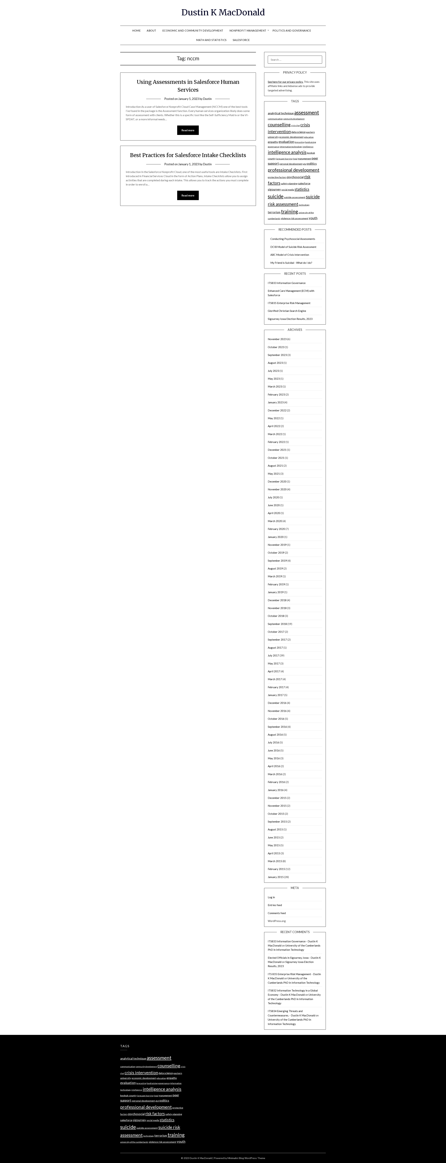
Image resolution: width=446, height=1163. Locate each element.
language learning (284, 159)
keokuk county (128, 1095)
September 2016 (277, 726)
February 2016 (276, 782)
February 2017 (276, 687)
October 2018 (276, 615)
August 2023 (275, 362)
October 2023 (276, 347)
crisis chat (295, 125)
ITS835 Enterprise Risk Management (289, 303)
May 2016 (274, 758)
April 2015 (274, 853)
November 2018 (277, 608)
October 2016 (276, 718)
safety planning (289, 183)
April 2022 (274, 426)
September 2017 (277, 639)
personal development (290, 163)
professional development (293, 170)
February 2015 (276, 869)
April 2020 (274, 513)
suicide (275, 196)
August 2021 (275, 465)
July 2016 (273, 742)
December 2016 (277, 702)
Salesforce (241, 39)
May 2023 (274, 378)
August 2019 (275, 568)
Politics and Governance (291, 30)
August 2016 (275, 734)
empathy (273, 141)
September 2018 (277, 623)
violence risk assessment (294, 218)
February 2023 (276, 394)
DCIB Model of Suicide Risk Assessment (293, 246)
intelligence (308, 147)
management (304, 158)
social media (287, 189)
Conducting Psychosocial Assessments (292, 238)
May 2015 (274, 845)
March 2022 (275, 434)
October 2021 (276, 457)
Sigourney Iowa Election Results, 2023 (290, 318)
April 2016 (274, 766)
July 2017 (273, 655)
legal (295, 159)
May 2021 (274, 473)
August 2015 (275, 829)
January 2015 (276, 877)
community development (294, 119)
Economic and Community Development (192, 30)
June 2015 (274, 837)
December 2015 (277, 797)
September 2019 (277, 560)
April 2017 (274, 671)
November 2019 (277, 544)
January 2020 (276, 536)
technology (304, 205)
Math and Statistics (211, 39)
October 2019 (276, 552)
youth (313, 218)
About (151, 30)
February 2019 (276, 584)
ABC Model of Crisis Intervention (289, 254)
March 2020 (275, 521)
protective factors (277, 177)
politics (312, 163)
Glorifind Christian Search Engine (287, 310)
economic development (291, 137)
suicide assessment (294, 197)
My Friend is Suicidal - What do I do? (291, 262)
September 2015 (277, 821)
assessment (306, 112)
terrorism (274, 212)
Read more (188, 130)
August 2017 (275, 647)
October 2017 (276, 631)
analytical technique (281, 113)
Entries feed (275, 905)
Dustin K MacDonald (223, 12)
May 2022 (274, 418)
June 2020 (274, 505)
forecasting (300, 142)
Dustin (207, 99)
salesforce (304, 183)
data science (298, 132)
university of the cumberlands (134, 1142)
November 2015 (277, 805)
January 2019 (276, 592)
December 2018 (277, 600)
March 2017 (275, 679)
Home (136, 30)
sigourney (274, 189)
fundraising (310, 142)
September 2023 (277, 354)
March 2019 (275, 576)
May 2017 (274, 663)
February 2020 (276, 528)
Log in (271, 897)
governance (273, 146)
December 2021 (277, 449)
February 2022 (276, 441)
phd (304, 164)
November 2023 (277, 339)
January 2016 (276, 790)
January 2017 (276, 695)
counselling (279, 124)
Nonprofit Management (247, 30)
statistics (302, 189)
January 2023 (276, 402)
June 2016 (274, 750)
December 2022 (277, 410)
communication (275, 118)
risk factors (155, 1113)
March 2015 (275, 861)
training (289, 211)
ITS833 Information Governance (287, 282)
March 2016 (275, 774)
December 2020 (277, 481)
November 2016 (277, 710)
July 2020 (273, 497)
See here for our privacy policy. (285, 81)
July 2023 (273, 370)
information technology (291, 146)
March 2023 (275, 386)
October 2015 (276, 813)
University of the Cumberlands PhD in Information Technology (294, 999)
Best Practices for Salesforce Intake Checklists (188, 155)
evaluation (286, 142)
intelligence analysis (287, 152)
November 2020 (277, 489)
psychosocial (295, 177)
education (309, 137)
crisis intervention (141, 1072)
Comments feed (277, 913)
